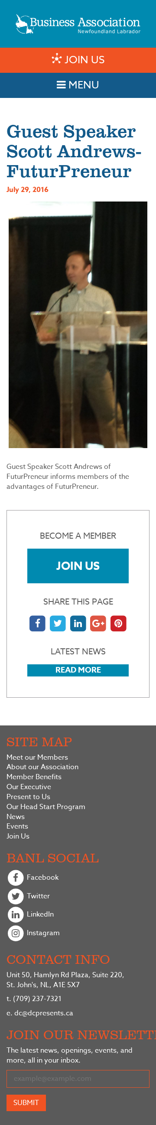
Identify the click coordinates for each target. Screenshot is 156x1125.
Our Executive (28, 787)
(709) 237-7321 (34, 999)
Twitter (37, 896)
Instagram (42, 933)
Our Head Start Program (45, 807)
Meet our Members (37, 758)
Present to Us (28, 797)
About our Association (42, 767)
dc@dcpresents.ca (39, 1013)
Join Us (78, 565)
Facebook (41, 877)
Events (17, 827)
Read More (78, 670)
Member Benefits (34, 777)
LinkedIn (39, 915)
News (15, 817)
